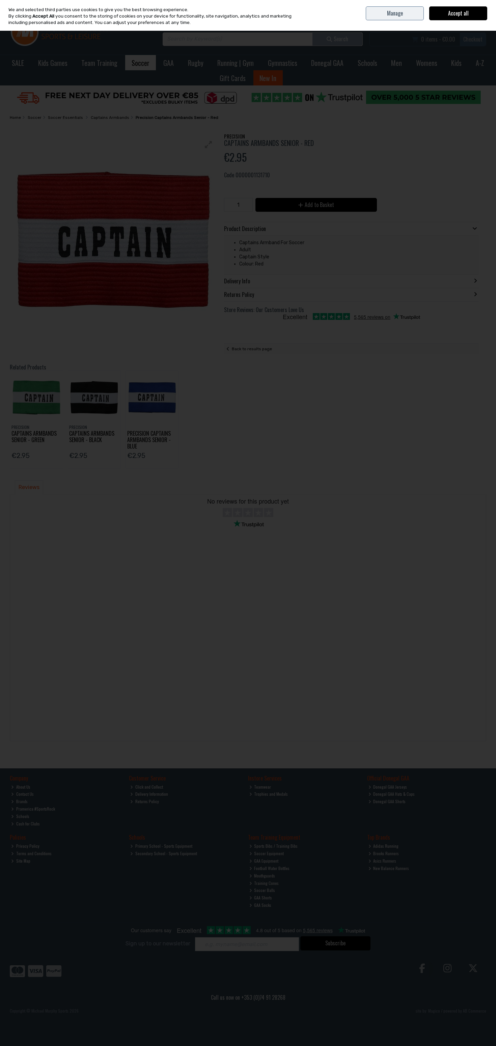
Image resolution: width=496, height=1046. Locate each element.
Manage (395, 13)
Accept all (458, 13)
